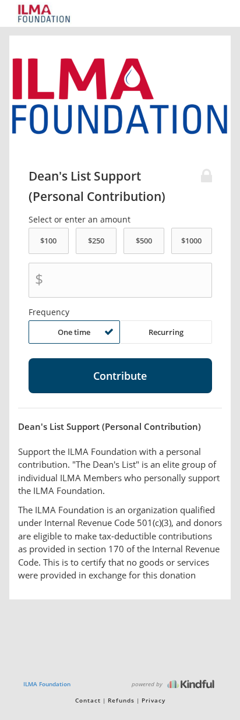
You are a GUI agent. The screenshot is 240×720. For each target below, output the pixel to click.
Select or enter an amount (79, 219)
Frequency (49, 312)
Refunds (121, 700)
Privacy (153, 700)
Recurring (166, 332)
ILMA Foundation (46, 684)
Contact (88, 700)
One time (74, 332)
